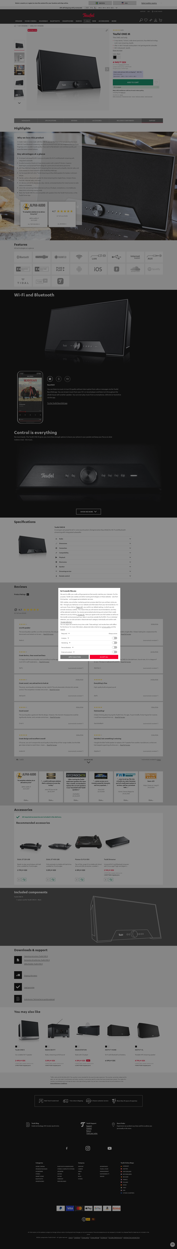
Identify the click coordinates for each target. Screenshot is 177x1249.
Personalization (66, 647)
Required (64, 633)
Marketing (64, 643)
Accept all (104, 657)
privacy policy (106, 627)
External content (66, 652)
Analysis (63, 638)
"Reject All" (79, 607)
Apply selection (75, 657)
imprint (62, 629)
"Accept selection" (66, 622)
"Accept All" (81, 614)
